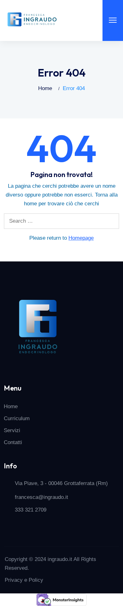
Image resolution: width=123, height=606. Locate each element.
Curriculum (17, 418)
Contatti (13, 442)
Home (45, 88)
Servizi (12, 430)
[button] (113, 20)
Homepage (81, 238)
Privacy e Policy (24, 580)
